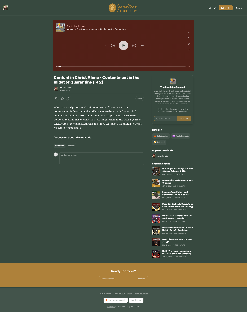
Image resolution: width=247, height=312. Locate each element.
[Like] (56, 98)
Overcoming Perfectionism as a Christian (177, 181)
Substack (111, 306)
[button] (104, 45)
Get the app (136, 300)
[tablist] (65, 145)
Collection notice (141, 293)
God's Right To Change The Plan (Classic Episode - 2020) (177, 169)
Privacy (122, 293)
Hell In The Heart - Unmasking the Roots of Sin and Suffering (176, 252)
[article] (172, 171)
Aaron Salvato (66, 88)
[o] (156, 171)
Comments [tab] (59, 146)
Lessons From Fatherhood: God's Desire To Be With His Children (175, 193)
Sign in (239, 8)
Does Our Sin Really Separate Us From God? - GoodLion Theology (177, 205)
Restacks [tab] (70, 146)
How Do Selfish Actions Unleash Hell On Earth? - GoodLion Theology (177, 228)
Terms (129, 293)
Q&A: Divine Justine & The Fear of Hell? (177, 240)
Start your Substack (117, 300)
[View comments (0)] (189, 38)
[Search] (209, 7)
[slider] (123, 66)
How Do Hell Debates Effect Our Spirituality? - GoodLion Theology (177, 217)
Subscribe (226, 8)
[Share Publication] (215, 7)
